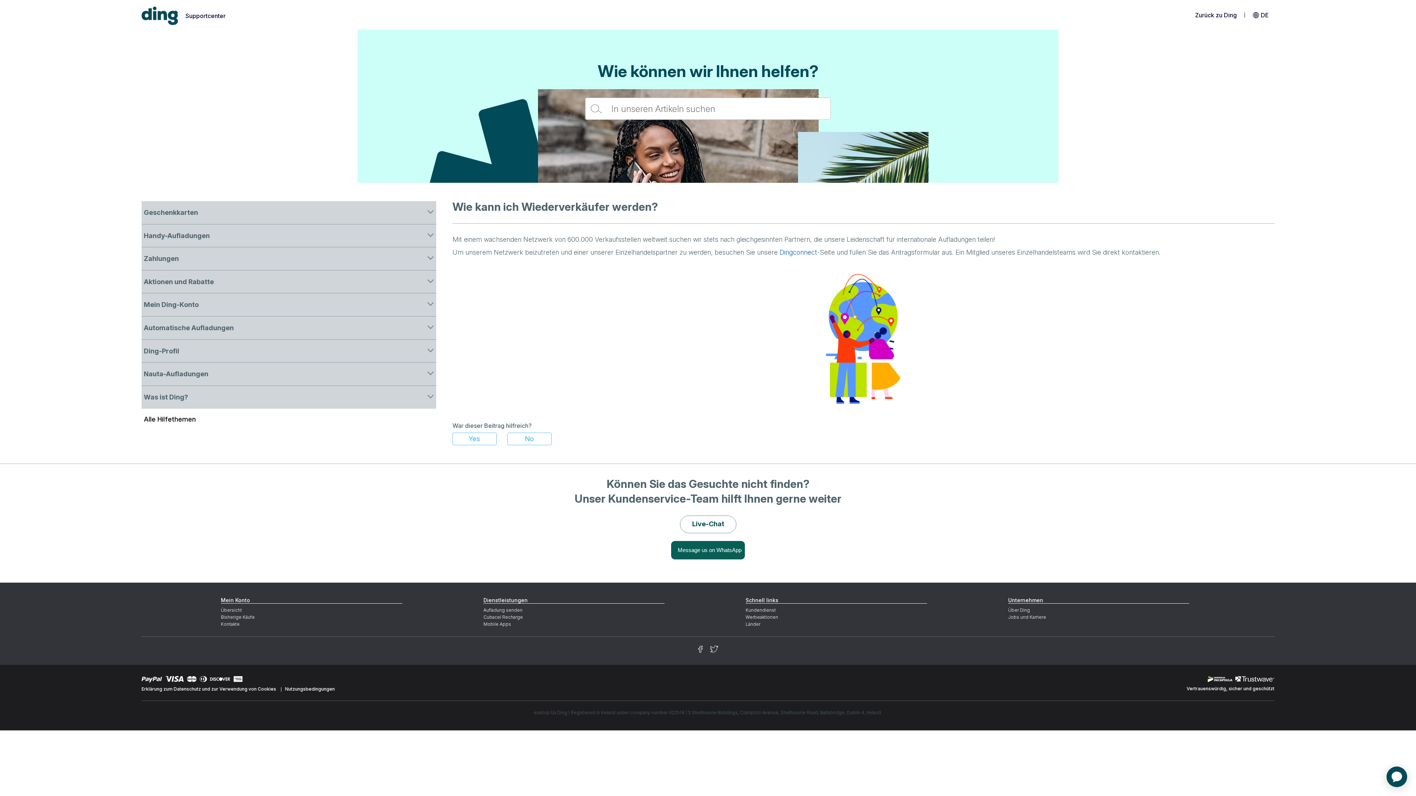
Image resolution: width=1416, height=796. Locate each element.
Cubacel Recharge (503, 617)
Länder (753, 624)
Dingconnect (798, 252)
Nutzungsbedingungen (310, 689)
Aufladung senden (503, 610)
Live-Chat (708, 524)
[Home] (160, 16)
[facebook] (700, 649)
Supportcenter (205, 16)
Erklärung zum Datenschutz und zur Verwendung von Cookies (209, 689)
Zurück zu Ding (1216, 15)
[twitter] (714, 649)
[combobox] (708, 109)
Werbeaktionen (762, 617)
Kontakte (230, 624)
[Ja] (474, 439)
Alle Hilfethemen (170, 419)
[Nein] (529, 439)
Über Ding (1019, 610)
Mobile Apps (497, 624)
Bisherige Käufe (238, 617)
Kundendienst (761, 610)
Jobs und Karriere (1027, 617)
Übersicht (231, 610)
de (1264, 15)
